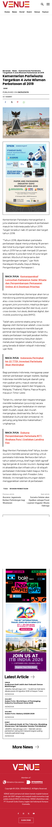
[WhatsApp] (23, 102)
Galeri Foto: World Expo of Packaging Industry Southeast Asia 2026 (22, 702)
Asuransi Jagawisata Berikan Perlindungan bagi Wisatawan (14, 500)
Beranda (7, 71)
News (14, 71)
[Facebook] (5, 102)
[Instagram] (23, 814)
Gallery (8, 699)
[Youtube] (34, 814)
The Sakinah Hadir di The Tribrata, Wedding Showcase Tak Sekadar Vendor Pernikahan (26, 725)
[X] (11, 102)
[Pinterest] (17, 102)
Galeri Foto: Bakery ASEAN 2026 (20, 713)
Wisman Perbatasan (19, 489)
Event (7, 722)
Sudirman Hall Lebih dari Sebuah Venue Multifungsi (24, 685)
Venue (7, 682)
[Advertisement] (26, 44)
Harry (9, 97)
